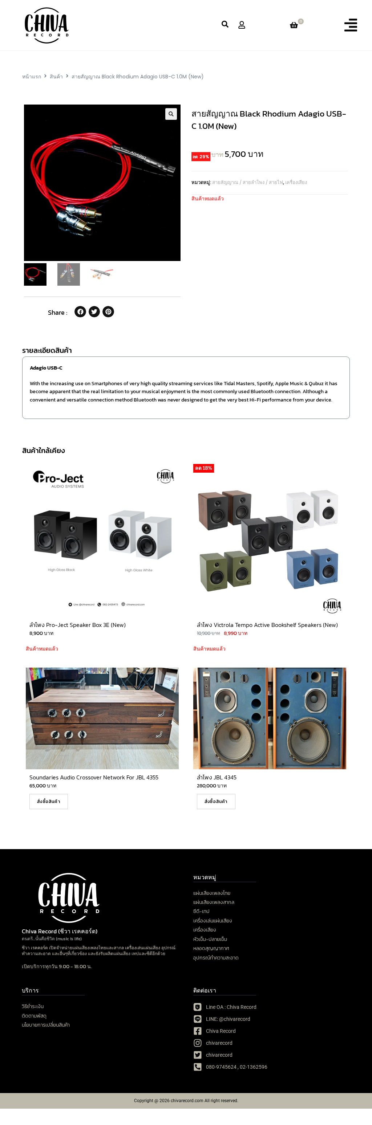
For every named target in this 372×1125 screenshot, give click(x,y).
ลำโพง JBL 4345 (216, 777)
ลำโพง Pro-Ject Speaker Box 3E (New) (77, 624)
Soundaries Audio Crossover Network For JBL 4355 (93, 777)
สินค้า (56, 76)
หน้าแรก (31, 76)
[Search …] (225, 25)
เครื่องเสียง (296, 182)
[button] (350, 25)
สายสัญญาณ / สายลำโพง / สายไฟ (247, 182)
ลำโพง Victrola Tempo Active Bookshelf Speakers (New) (267, 624)
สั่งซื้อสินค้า (48, 801)
